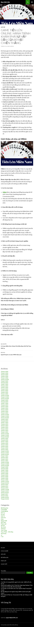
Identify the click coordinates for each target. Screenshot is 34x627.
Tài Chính (3, 527)
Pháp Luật (3, 524)
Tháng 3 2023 (4, 429)
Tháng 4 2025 (4, 389)
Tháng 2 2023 (4, 430)
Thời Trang (4, 530)
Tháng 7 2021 (4, 456)
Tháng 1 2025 (4, 394)
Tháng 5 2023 (4, 425)
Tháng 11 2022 (5, 435)
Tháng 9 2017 (4, 494)
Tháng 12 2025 (5, 379)
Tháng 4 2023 (4, 427)
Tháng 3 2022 (4, 448)
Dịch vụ (3, 512)
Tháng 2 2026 (4, 376)
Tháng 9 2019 (4, 484)
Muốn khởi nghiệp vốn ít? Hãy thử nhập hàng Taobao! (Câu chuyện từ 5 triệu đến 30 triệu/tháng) (17, 586)
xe (1, 535)
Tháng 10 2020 (5, 465)
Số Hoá (3, 525)
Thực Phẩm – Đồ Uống (7, 532)
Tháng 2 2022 (4, 449)
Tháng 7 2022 (4, 441)
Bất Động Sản (4, 508)
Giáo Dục (3, 517)
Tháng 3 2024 (4, 409)
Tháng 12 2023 (5, 414)
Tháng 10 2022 (5, 437)
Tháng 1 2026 (4, 378)
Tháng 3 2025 (4, 390)
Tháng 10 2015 (5, 497)
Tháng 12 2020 (5, 462)
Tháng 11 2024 (5, 397)
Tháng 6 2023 (4, 424)
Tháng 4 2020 (4, 475)
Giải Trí (3, 27)
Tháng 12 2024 (5, 395)
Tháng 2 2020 (4, 478)
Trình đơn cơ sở (32, 2)
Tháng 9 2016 (4, 495)
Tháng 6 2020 (4, 472)
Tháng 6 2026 (4, 371)
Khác (2, 519)
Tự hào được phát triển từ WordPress (9, 624)
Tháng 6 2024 (4, 405)
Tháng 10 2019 (5, 483)
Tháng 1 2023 (4, 432)
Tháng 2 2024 (4, 411)
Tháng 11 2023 (5, 416)
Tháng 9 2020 (4, 467)
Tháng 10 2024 (5, 398)
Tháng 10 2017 (5, 492)
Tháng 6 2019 (4, 488)
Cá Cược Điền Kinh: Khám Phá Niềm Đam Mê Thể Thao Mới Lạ (16, 346)
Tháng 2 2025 (4, 392)
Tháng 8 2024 (4, 402)
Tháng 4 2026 (4, 374)
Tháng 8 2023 (4, 421)
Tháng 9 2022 (4, 438)
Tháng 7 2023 (4, 422)
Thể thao (3, 528)
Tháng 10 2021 (5, 454)
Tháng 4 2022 (4, 446)
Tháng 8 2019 (4, 486)
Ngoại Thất (4, 520)
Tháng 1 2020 (4, 480)
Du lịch (3, 514)
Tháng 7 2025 (4, 384)
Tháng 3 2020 (4, 476)
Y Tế (2, 536)
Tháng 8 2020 (4, 468)
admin (12, 46)
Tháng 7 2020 (4, 470)
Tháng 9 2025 (4, 381)
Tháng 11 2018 (5, 489)
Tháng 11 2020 (5, 464)
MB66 (4, 192)
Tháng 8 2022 (4, 440)
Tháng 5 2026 (4, 373)
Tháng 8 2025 (4, 382)
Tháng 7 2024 (4, 403)
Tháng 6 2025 (4, 386)
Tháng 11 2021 (5, 452)
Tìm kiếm (3, 571)
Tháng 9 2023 (4, 419)
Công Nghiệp (4, 511)
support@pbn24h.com (12, 617)
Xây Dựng (3, 533)
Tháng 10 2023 (5, 417)
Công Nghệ (4, 509)
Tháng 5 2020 (4, 473)
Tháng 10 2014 (5, 499)
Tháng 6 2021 (4, 457)
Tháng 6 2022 (4, 443)
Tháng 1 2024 (4, 413)
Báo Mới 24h (5, 2)
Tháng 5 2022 (4, 445)
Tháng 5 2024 (4, 406)
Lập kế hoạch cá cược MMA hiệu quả (11, 353)
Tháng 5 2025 (4, 387)
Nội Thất (3, 522)
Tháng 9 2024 (4, 400)
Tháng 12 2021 (5, 451)
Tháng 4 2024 (4, 408)
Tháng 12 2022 (5, 433)
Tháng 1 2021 (4, 460)
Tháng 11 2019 (5, 481)
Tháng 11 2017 (5, 491)
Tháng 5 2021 (4, 459)
